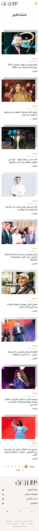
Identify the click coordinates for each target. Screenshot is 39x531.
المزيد (34, 71)
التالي (18, 470)
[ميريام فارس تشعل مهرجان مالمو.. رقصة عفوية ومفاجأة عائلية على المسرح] (18, 378)
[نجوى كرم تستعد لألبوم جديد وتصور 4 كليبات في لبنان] (18, 91)
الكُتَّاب (22, 524)
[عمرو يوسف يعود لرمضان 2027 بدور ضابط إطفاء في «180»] (18, 43)
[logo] (10, 3)
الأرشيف (9, 521)
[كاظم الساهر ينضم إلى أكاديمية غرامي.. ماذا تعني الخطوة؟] (18, 330)
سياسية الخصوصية (19, 526)
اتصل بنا (30, 524)
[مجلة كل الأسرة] (19, 482)
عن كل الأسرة (28, 521)
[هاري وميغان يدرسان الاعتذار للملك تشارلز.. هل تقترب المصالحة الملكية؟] (18, 233)
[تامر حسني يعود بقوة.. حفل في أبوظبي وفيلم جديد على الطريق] (18, 138)
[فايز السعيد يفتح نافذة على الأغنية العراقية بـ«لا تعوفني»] (18, 185)
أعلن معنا (18, 521)
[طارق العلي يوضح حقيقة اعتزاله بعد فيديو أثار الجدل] (18, 283)
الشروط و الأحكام (11, 524)
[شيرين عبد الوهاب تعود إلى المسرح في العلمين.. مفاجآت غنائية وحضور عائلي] (18, 428)
